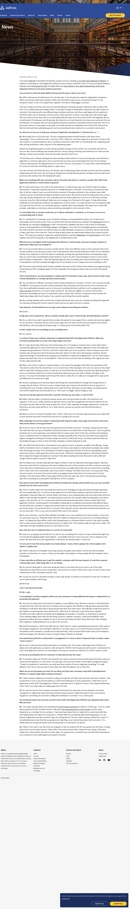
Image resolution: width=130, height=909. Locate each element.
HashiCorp (60, 614)
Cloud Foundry (94, 235)
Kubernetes (81, 235)
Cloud (35, 754)
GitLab (68, 759)
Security (36, 756)
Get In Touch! (115, 15)
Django (54, 227)
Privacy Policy (103, 754)
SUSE (67, 756)
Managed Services (39, 768)
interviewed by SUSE (39, 86)
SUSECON (32, 81)
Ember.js (64, 227)
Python (48, 227)
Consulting (37, 771)
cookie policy (66, 899)
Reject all (99, 904)
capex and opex (25, 291)
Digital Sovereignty (39, 763)
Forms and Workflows (40, 761)
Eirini (31, 296)
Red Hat (68, 754)
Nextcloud (97, 222)
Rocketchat (45, 224)
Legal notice (102, 756)
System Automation (40, 759)
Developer (37, 766)
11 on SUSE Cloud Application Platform (91, 81)
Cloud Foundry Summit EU (68, 707)
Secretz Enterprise (72, 763)
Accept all (118, 904)
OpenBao (69, 761)
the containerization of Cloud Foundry (76, 709)
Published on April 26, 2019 (28, 77)
